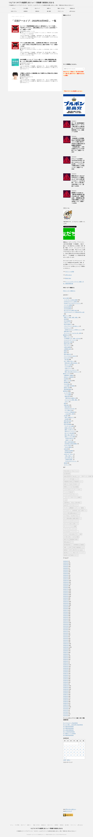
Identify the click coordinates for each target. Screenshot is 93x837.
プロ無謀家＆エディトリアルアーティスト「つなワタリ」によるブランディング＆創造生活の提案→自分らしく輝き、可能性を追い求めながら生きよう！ (46, 831)
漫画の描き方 (67, 331)
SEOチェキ (76, 484)
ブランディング (67, 345)
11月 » (68, 760)
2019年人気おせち (69, 438)
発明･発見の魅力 (68, 420)
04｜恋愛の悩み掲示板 (68, 728)
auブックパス (67, 479)
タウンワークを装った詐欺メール (71, 523)
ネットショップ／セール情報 (70, 526)
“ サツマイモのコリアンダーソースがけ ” (72, 489)
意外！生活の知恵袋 (69, 442)
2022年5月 (65, 613)
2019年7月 (65, 673)
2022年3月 (65, 617)
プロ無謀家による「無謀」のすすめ (72, 338)
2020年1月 (65, 663)
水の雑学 (67, 419)
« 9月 (64, 760)
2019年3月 (65, 680)
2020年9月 (65, 648)
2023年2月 (65, 598)
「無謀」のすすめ (60, 8)
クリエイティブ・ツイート (70, 340)
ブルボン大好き (67, 445)
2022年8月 (65, 608)
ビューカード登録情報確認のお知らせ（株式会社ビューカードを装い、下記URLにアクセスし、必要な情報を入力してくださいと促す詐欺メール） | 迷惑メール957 (38, 27)
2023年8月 (65, 587)
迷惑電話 (66, 382)
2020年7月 (65, 652)
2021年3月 (65, 638)
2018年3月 (65, 701)
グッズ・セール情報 (69, 426)
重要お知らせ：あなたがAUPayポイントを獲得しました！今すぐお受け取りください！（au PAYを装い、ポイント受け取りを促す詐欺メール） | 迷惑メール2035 (78, 181)
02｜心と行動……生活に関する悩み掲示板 (73, 724)
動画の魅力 (66, 422)
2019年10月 (66, 668)
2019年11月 (66, 666)
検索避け (82, 544)
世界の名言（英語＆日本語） (71, 363)
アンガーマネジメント (73, 505)
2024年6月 (65, 570)
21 (77, 752)
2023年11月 (66, 582)
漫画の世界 (67, 396)
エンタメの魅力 (67, 392)
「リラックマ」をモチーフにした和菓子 (72, 497)
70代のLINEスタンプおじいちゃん (71, 471)
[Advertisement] (74, 40)
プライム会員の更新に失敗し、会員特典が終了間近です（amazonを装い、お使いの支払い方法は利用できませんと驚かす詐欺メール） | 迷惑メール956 (39, 44)
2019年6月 (65, 675)
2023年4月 (65, 594)
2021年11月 (66, 624)
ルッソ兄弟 (79, 534)
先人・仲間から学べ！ (69, 361)
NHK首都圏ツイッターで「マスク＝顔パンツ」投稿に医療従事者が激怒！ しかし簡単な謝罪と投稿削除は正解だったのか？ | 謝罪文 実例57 (38, 60)
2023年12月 (66, 580)
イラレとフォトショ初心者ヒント (71, 326)
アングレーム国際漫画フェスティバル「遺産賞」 (74, 507)
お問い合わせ (72, 11)
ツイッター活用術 (68, 305)
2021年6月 (65, 633)
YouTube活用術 (67, 308)
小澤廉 (26, 78)
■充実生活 (65, 391)
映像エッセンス (67, 336)
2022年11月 (66, 603)
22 (80, 752)
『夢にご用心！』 (69, 456)
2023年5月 (65, 592)
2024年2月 (65, 577)
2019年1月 (65, 684)
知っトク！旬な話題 (69, 433)
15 (80, 749)
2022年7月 (65, 610)
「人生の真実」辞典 (69, 413)
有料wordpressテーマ (68, 542)
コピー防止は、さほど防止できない (71, 515)
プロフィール (60, 11)
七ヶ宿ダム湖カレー (68, 536)
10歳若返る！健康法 (68, 375)
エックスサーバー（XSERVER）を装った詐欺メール (75, 510)
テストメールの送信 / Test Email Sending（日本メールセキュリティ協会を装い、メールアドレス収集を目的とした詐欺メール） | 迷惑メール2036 (78, 164)
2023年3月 (65, 596)
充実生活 (37, 11)
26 (70, 755)
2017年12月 (66, 706)
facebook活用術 (67, 306)
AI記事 (65, 319)
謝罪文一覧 (30, 63)
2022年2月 (65, 619)
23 (83, 752)
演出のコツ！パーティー (70, 431)
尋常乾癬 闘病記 (67, 389)
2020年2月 (65, 661)
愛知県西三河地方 (74, 539)
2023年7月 (65, 589)
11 (67, 749)
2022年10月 (66, 605)
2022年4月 (65, 615)
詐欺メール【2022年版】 (28, 33)
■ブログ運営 (66, 298)
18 (67, 752)
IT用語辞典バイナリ (78, 481)
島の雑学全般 (68, 452)
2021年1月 (65, 641)
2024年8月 (65, 568)
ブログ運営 (25, 8)
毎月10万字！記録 (68, 342)
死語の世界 (67, 406)
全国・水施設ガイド (69, 417)
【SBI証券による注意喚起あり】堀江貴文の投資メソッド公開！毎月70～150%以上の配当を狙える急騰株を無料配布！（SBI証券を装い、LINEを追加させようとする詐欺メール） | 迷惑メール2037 (78, 145)
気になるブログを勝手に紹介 (70, 310)
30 (83, 755)
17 (64, 752)
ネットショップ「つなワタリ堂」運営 (72, 333)
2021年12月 (66, 622)
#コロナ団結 (67, 384)
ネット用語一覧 (68, 410)
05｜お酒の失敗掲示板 (68, 730)
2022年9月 (65, 606)
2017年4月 (65, 715)
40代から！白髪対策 (68, 377)
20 (74, 752)
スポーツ (67, 401)
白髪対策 (25, 11)
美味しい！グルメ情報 (70, 436)
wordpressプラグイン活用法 (70, 301)
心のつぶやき (67, 357)
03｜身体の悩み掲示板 (68, 726)
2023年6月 (65, 591)
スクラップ (66, 464)
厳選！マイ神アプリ (69, 429)
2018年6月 (65, 696)
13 (74, 749)
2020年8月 (65, 650)
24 (64, 755)
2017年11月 (66, 708)
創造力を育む (67, 343)
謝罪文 (22, 64)
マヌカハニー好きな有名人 (69, 534)
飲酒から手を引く (69, 428)
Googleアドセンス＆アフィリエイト (72, 303)
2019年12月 (66, 664)
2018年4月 (65, 699)
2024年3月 (65, 575)
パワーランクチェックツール (70, 529)
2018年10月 (66, 689)
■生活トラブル (66, 373)
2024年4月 (65, 573)
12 (70, 749)
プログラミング (67, 328)
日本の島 (66, 449)
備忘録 (65, 463)
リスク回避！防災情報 (69, 385)
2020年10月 (66, 647)
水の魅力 (66, 415)
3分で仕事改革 (67, 321)
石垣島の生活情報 (69, 450)
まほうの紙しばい (69, 457)
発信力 (65, 352)
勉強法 (65, 350)
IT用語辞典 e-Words (68, 481)
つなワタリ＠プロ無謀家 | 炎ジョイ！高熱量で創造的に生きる (31, 2)
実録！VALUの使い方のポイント (72, 371)
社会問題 (66, 378)
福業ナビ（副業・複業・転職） (71, 317)
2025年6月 (65, 561)
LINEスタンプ (67, 322)
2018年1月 (65, 705)
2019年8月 (65, 671)
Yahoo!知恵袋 (75, 486)
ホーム (13, 8)
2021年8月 (65, 629)
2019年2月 (65, 682)
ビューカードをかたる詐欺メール (34, 32)
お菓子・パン (68, 440)
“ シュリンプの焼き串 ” (69, 492)
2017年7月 (65, 710)
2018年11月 (66, 687)
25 (67, 755)
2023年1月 (65, 599)
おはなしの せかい (68, 454)
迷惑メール (23, 32)
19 (70, 752)
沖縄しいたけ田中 (67, 547)
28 (77, 755)
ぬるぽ (65, 505)
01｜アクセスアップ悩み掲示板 (70, 723)
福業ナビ (49, 8)
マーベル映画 (68, 394)
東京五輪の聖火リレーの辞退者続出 (71, 544)
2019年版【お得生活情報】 (71, 443)
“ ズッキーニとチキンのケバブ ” (70, 494)
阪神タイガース (74, 555)
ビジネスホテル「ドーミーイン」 (71, 531)
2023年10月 (66, 584)
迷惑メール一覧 (31, 31)
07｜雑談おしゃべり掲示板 (69, 733)
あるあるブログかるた (70, 408)
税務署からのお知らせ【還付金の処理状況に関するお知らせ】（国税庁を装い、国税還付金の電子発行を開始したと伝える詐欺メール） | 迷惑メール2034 (78, 198)
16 (83, 749)
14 (77, 749)
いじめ (65, 500)
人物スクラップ (68, 368)
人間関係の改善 (67, 349)
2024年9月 (65, 566)
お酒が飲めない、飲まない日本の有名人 (72, 502)
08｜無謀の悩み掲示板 (68, 735)
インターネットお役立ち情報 (70, 299)
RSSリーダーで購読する (69, 290)
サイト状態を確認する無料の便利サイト (72, 518)
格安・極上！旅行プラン (70, 435)
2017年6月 (65, 712)
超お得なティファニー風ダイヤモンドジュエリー (74, 552)
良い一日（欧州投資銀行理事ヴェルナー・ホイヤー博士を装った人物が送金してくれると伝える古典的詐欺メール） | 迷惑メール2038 (78, 127)
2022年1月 (65, 620)
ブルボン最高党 (68, 447)
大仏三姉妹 (76, 536)
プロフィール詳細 (69, 271)
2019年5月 (65, 677)
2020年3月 (65, 659)
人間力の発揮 (67, 347)
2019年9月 (65, 670)
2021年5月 (65, 634)
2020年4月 (65, 657)
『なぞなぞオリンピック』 (71, 461)
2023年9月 (65, 585)
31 (64, 757)
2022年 (17, 16)
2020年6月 (65, 654)
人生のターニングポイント (71, 370)
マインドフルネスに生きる (70, 356)
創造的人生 (72, 8)
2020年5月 (65, 656)
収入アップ (37, 8)
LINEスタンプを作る (68, 484)
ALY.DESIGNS (67, 473)
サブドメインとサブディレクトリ (71, 521)
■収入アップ (66, 315)
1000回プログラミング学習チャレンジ (73, 329)
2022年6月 (65, 612)
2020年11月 (66, 645)
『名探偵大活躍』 (69, 459)
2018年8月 (65, 692)
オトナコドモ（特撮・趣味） (71, 399)
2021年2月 (65, 640)
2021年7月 (65, 631)
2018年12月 (66, 685)
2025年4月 (65, 563)
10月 (21, 16)
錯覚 (65, 403)
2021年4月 (65, 636)
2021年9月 (65, 627)
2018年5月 (65, 698)
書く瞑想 (49, 11)
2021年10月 (66, 626)
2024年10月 (66, 564)
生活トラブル (14, 11)
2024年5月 (65, 571)
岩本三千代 (66, 539)
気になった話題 (68, 364)
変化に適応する (67, 354)
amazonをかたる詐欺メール (32, 49)
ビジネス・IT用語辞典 (70, 412)
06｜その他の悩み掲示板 (69, 731)
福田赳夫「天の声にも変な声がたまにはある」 (74, 550)
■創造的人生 (66, 335)
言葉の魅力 (66, 405)
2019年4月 (65, 678)
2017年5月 (65, 713)
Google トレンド (74, 479)
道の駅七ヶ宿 (67, 555)
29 (80, 755)
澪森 (74, 547)
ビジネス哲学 (68, 366)
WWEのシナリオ (67, 486)
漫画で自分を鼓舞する (70, 398)
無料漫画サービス (80, 547)
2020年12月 (66, 643)
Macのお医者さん (68, 324)
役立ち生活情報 (67, 424)
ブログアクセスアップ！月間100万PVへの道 (74, 312)
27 (74, 755)
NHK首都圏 (27, 64)
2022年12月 (66, 601)
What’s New (68, 278)
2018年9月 (65, 691)
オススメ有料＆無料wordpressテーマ (71, 513)
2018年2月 (65, 703)
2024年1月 (65, 578)
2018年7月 (65, 694)
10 (64, 749)
